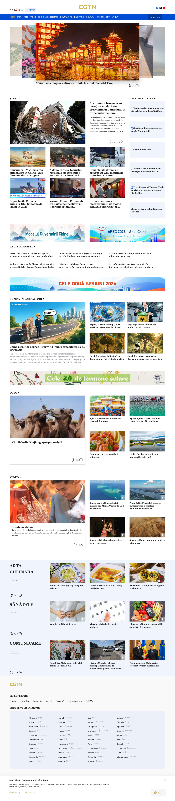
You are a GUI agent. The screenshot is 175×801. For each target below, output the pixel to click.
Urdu (121, 752)
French (65, 718)
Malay (96, 722)
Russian (95, 761)
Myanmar (98, 731)
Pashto (93, 752)
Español (25, 701)
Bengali (34, 731)
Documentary (75, 701)
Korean (64, 761)
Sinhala (123, 722)
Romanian (96, 757)
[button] (110, 142)
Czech (34, 748)
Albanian (35, 718)
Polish (93, 744)
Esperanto (37, 757)
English (13, 701)
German (65, 722)
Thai (121, 739)
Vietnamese (127, 757)
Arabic (35, 722)
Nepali (93, 735)
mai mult (14, 580)
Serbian (124, 718)
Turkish (123, 744)
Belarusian (38, 726)
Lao (92, 718)
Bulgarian (38, 735)
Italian (64, 752)
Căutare (156, 17)
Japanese (66, 757)
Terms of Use (29, 792)
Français (37, 701)
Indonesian (70, 748)
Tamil (122, 735)
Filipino (35, 761)
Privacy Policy (14, 792)
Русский (60, 701)
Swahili (124, 731)
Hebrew (64, 735)
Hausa (64, 731)
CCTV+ (89, 701)
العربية (49, 701)
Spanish (124, 726)
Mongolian (96, 726)
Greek (65, 726)
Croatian (36, 744)
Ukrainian (126, 748)
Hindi (62, 739)
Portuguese (97, 748)
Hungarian (66, 744)
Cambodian (36, 739)
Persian (94, 739)
